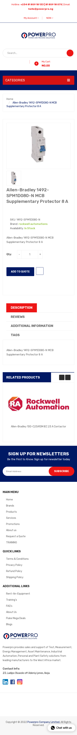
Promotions (13, 524)
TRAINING (11, 542)
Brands (10, 505)
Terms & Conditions (17, 558)
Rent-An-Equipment (18, 593)
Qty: (9, 254)
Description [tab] (21, 308)
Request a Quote (16, 536)
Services (11, 518)
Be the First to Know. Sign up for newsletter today (38, 459)
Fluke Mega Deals (16, 618)
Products (11, 511)
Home (9, 99)
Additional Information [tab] (32, 326)
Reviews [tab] (18, 317)
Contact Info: (11, 668)
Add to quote (20, 271)
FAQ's (9, 606)
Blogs (9, 624)
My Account (30, 18)
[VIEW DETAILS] (60, 431)
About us (11, 530)
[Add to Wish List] (28, 62)
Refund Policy (14, 571)
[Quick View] (38, 404)
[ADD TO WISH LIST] (40, 271)
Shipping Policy (14, 577)
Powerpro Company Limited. (43, 722)
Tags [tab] (15, 335)
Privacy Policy (14, 565)
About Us (11, 612)
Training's (11, 599)
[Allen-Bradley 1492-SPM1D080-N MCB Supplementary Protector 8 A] (13, 178)
